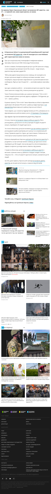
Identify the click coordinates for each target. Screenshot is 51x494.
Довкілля (4, 440)
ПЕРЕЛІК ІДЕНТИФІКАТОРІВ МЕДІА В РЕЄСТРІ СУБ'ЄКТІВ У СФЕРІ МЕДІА (37, 470)
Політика (4, 449)
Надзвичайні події (31, 437)
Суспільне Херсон (28, 199)
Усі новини (20, 2)
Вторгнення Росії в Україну (12, 6)
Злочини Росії (5, 451)
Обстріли (28, 424)
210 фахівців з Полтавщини (39, 113)
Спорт (3, 453)
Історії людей (30, 447)
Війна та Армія (30, 453)
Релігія (28, 449)
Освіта (28, 435)
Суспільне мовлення (7, 465)
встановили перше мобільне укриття (28, 120)
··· (36, 2)
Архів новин (29, 463)
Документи (29, 467)
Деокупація (22, 6)
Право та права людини (8, 444)
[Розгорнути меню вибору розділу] (15, 2)
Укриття (3, 6)
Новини (3, 419)
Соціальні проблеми (32, 451)
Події (2, 430)
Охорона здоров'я (31, 440)
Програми (4, 469)
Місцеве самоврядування (33, 444)
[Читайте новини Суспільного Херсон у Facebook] (2, 478)
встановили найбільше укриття (33, 150)
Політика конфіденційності (9, 467)
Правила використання (32, 465)
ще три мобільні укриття (39, 128)
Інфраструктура (30, 442)
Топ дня (28, 456)
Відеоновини (5, 456)
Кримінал (4, 433)
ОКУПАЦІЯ (3, 421)
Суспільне (25, 485)
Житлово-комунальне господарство (11, 442)
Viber (31, 203)
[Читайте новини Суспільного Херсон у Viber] (13, 478)
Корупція (28, 430)
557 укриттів (18, 54)
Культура (28, 433)
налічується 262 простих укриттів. (36, 139)
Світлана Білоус (8, 15)
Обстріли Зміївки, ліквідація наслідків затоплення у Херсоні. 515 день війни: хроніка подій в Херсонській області (33, 190)
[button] (2, 52)
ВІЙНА (27, 421)
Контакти (4, 463)
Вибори (3, 437)
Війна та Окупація (30, 6)
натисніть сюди (20, 487)
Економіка (4, 435)
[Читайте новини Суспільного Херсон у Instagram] (6, 478)
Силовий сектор (6, 447)
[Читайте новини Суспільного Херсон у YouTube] (10, 478)
